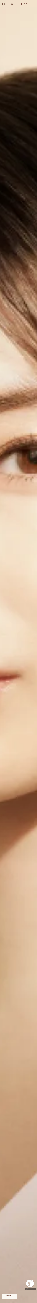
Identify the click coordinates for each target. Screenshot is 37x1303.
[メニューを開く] (33, 4)
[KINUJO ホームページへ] (7, 4)
